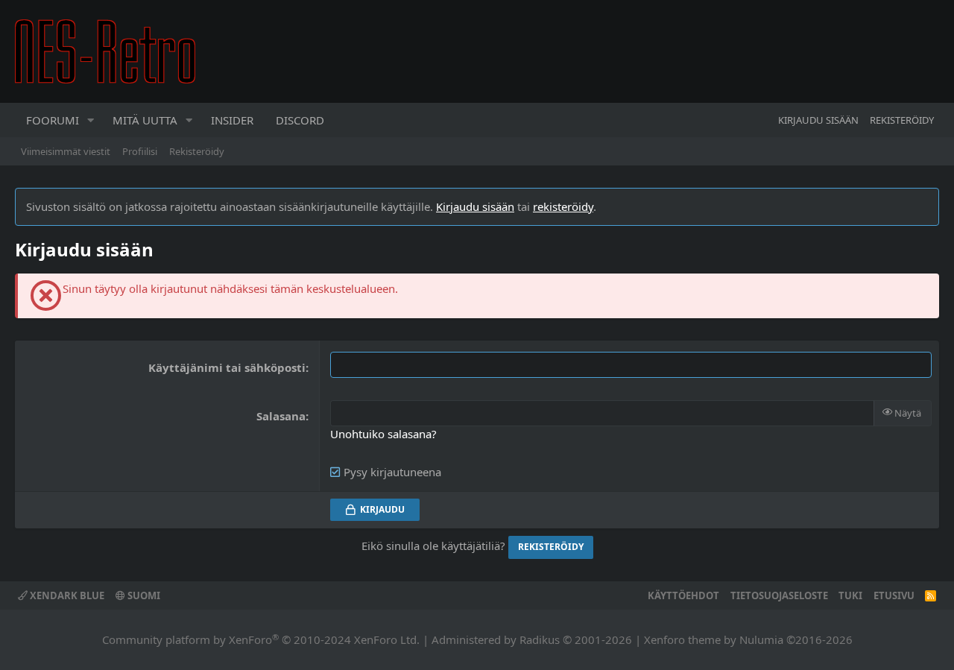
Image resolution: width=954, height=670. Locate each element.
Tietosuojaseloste (779, 595)
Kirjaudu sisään (475, 206)
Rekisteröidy (196, 151)
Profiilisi (139, 151)
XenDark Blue (66, 595)
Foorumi (52, 120)
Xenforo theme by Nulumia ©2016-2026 (748, 639)
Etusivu (894, 595)
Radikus (539, 639)
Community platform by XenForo (261, 639)
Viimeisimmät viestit (65, 151)
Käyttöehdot (683, 595)
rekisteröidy (563, 206)
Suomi (142, 595)
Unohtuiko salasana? (383, 433)
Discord (300, 120)
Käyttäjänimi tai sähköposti (227, 367)
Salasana (281, 415)
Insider (232, 120)
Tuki (850, 595)
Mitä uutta (145, 120)
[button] (90, 120)
